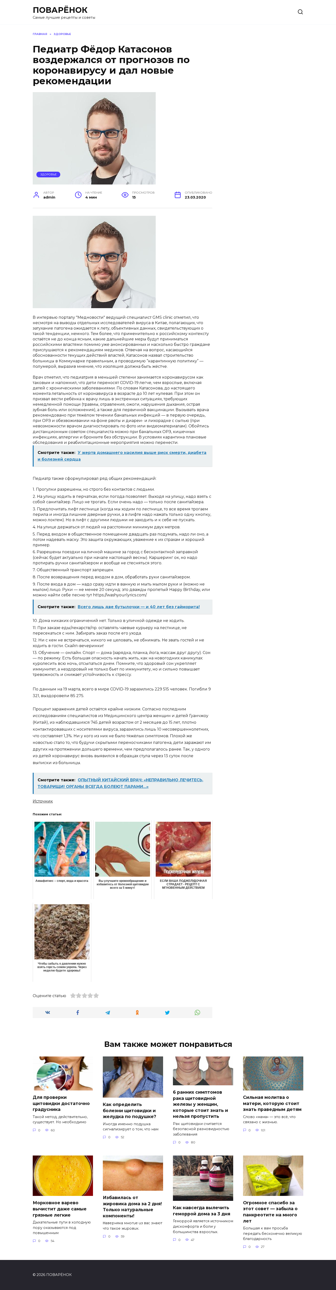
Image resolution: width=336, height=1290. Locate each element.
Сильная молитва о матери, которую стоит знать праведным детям (272, 1103)
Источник (43, 801)
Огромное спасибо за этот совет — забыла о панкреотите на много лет (270, 1211)
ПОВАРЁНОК (60, 10)
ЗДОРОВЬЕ (48, 174)
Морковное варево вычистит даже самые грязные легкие (60, 1208)
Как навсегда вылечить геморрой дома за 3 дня (201, 1210)
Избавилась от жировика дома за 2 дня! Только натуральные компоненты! (132, 1206)
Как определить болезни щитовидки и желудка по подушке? (129, 1110)
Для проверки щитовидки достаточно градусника (61, 1103)
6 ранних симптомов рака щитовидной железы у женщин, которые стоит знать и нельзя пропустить (200, 1104)
